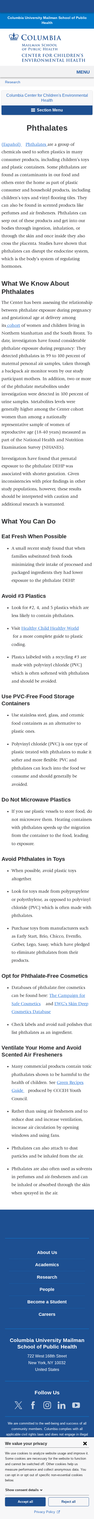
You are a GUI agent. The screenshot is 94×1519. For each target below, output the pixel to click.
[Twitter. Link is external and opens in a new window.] (18, 1405)
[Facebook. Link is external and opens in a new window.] (33, 1405)
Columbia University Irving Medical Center (47, 5)
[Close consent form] (85, 1443)
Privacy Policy (45, 1512)
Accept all (25, 1502)
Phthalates (36, 144)
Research (12, 82)
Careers (47, 1314)
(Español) (14, 144)
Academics (47, 1264)
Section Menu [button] (49, 110)
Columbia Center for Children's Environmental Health (47, 97)
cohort (13, 325)
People (47, 1289)
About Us (47, 1252)
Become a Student (47, 1301)
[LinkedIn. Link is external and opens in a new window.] (61, 1405)
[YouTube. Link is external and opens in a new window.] (76, 1405)
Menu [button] (83, 72)
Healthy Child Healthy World (51, 628)
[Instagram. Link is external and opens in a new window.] (47, 1405)
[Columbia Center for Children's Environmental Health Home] (47, 47)
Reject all (68, 1502)
